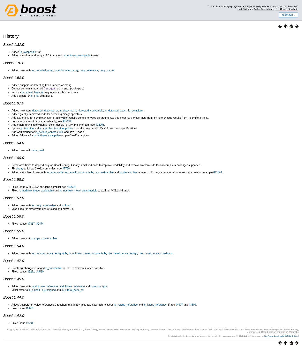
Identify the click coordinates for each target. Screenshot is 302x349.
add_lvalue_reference (72, 286)
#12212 (67, 121)
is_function (27, 128)
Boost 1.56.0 (13, 216)
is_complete (135, 110)
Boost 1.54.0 (13, 246)
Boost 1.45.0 (13, 279)
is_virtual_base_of (33, 92)
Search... (289, 14)
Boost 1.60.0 (13, 158)
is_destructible (128, 172)
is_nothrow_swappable (77, 55)
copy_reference (89, 70)
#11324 (217, 172)
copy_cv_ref (107, 70)
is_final (35, 95)
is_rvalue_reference (126, 304)
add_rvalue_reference (45, 286)
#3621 (29, 308)
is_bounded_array (42, 70)
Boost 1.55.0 (13, 231)
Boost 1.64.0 (13, 143)
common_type (99, 286)
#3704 (29, 323)
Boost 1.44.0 (13, 297)
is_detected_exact (116, 110)
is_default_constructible (49, 131)
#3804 (192, 304)
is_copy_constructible (44, 238)
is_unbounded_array (66, 70)
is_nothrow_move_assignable (36, 190)
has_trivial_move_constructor (156, 253)
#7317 (31, 223)
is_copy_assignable (44, 205)
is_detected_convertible (89, 110)
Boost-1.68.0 (13, 78)
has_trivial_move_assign (122, 253)
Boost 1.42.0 (13, 316)
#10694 (71, 186)
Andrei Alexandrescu (264, 9)
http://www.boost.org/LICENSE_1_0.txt (281, 336)
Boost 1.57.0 (13, 198)
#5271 (31, 271)
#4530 (40, 271)
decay (19, 168)
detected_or (51, 110)
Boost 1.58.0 (13, 179)
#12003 (100, 124)
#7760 (66, 168)
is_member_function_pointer (56, 128)
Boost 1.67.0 (13, 103)
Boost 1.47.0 (13, 261)
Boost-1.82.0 (13, 45)
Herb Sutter (243, 9)
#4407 (179, 304)
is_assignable (55, 172)
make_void (37, 150)
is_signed (34, 289)
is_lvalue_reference (155, 304)
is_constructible (104, 172)
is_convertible (53, 268)
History (11, 36)
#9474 (40, 223)
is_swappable (28, 51)
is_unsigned (48, 289)
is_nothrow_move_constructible (78, 190)
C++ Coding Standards (286, 9)
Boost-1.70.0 (13, 63)
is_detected (66, 110)
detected (37, 110)
